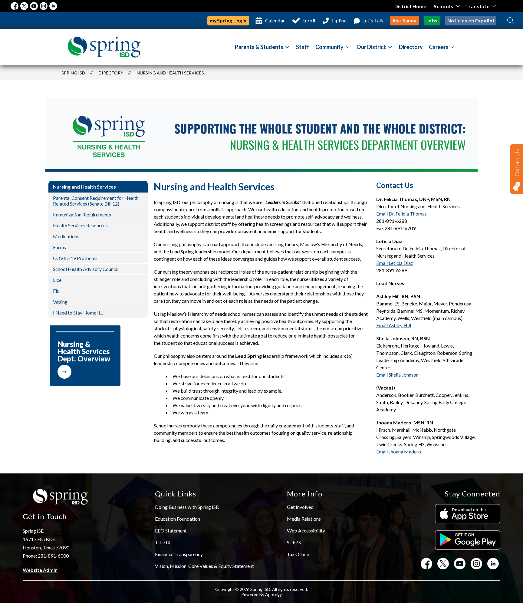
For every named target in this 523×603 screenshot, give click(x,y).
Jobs (432, 20)
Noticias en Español (470, 20)
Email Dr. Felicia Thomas (401, 213)
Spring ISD (73, 72)
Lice (57, 280)
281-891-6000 (53, 556)
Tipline (339, 20)
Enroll (308, 20)
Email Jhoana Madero (398, 451)
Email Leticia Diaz (394, 263)
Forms (59, 247)
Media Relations (304, 519)
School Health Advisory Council (85, 269)
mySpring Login (228, 20)
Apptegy (273, 594)
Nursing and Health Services (170, 72)
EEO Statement (171, 530)
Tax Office (298, 554)
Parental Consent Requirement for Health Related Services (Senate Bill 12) (96, 200)
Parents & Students (259, 47)
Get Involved (300, 507)
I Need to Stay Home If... (78, 312)
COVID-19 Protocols (75, 258)
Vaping (60, 302)
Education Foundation (177, 519)
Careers (439, 47)
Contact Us (517, 162)
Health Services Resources (80, 225)
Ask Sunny (404, 20)
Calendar (275, 20)
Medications (66, 236)
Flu (56, 291)
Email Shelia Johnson (397, 374)
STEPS (294, 542)
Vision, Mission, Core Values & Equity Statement (204, 566)
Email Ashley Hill (393, 325)
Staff (302, 47)
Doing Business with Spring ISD (187, 507)
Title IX (162, 542)
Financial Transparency (179, 554)
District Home (410, 6)
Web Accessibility (306, 530)
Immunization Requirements (82, 214)
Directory (411, 47)
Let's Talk (373, 20)
